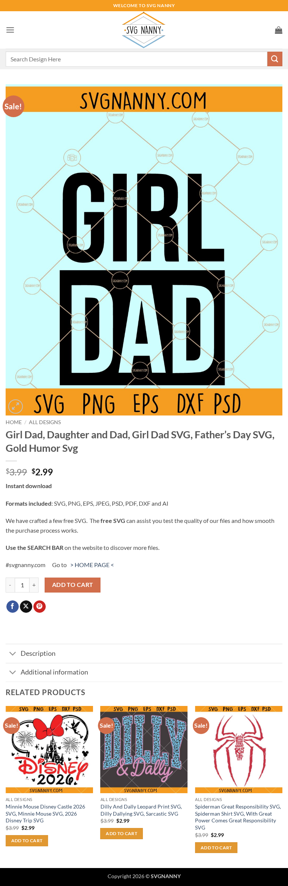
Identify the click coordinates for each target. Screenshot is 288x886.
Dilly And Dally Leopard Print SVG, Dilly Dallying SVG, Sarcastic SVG (141, 810)
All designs (45, 422)
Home (14, 422)
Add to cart (72, 584)
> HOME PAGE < (92, 564)
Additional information (54, 672)
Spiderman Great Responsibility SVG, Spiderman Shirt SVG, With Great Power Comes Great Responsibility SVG (238, 817)
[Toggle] (13, 654)
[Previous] (6, 786)
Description (38, 653)
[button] (10, 30)
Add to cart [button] (27, 840)
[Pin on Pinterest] (39, 606)
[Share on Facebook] (12, 606)
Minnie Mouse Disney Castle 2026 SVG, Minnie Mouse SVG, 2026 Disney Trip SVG (45, 813)
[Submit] (274, 59)
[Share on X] (26, 606)
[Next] (282, 786)
